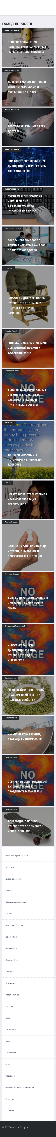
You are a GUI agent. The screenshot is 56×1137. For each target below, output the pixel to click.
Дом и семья (11, 937)
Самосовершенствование (16, 902)
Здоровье (9, 867)
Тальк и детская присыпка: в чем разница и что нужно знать (28, 603)
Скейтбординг (11, 718)
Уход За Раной (11, 331)
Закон (8, 1041)
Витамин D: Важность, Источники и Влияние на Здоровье (25, 459)
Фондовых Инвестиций (15, 626)
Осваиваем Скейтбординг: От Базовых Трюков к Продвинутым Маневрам (27, 786)
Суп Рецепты (10, 678)
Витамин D (9, 423)
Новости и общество (14, 925)
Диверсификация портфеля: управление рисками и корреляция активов (27, 86)
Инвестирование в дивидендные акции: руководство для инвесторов (22, 653)
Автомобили (10, 1030)
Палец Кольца (11, 522)
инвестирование (12, 30)
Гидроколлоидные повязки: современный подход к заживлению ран (27, 347)
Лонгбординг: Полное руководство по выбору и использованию (25, 826)
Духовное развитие (13, 879)
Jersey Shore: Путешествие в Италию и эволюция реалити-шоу (27, 499)
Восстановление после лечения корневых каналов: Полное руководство (27, 245)
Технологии (10, 1053)
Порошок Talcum (12, 574)
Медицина (10, 1076)
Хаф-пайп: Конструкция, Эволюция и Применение (25, 737)
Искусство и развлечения (16, 856)
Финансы (9, 1111)
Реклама (9, 1006)
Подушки (8, 268)
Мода (7, 1064)
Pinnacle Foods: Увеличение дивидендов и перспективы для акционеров (27, 166)
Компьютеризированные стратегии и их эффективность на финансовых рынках (25, 203)
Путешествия (11, 948)
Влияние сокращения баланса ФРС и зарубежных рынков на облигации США (27, 47)
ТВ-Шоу (8, 483)
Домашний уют (12, 960)
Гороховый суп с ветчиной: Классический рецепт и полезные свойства (26, 694)
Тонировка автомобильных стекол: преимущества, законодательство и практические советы (27, 397)
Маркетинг (10, 1099)
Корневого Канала (13, 229)
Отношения (10, 983)
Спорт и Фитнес (12, 995)
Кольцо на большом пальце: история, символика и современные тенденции (27, 551)
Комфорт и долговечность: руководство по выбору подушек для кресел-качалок (26, 305)
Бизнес (8, 914)
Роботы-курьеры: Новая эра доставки (26, 129)
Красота (9, 890)
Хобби (8, 1018)
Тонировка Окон (12, 371)
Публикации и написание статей (19, 1087)
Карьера (9, 972)
